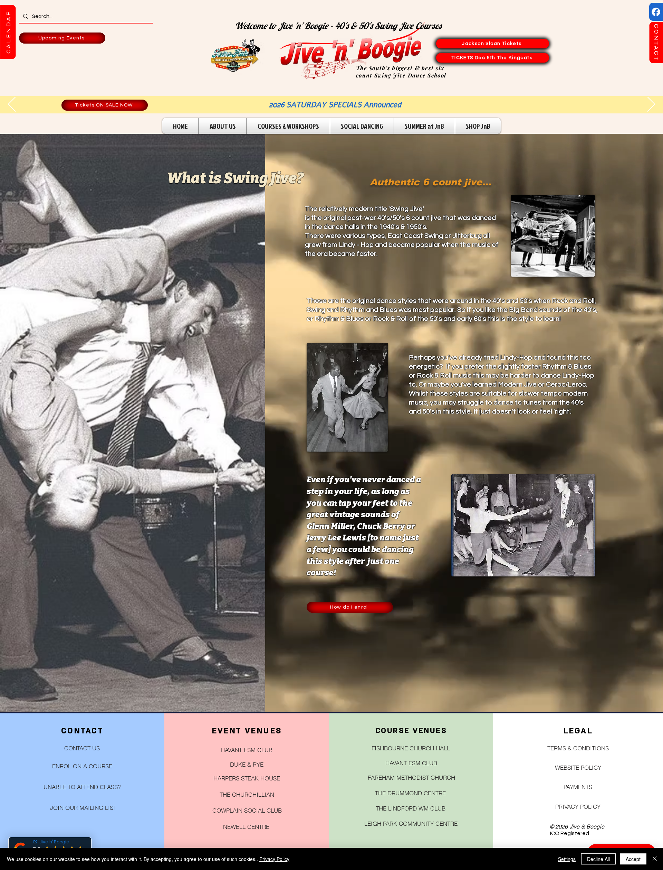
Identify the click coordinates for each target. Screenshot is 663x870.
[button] (8, 32)
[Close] (655, 858)
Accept (633, 858)
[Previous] (12, 105)
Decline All (598, 858)
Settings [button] (567, 858)
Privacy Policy (274, 858)
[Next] (651, 105)
